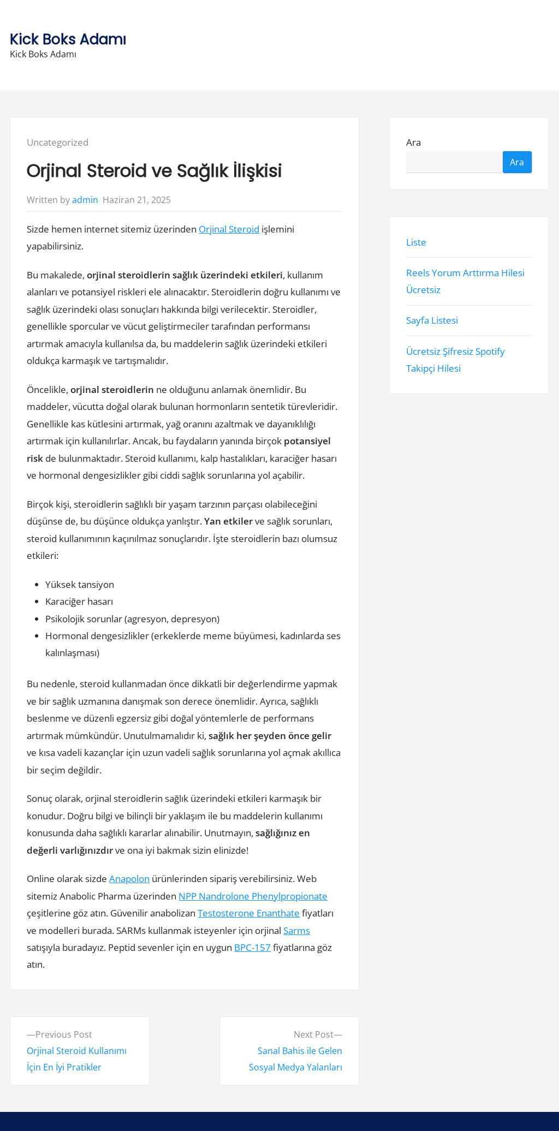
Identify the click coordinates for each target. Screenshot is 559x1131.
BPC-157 (252, 947)
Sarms (296, 930)
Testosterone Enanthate (249, 913)
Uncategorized (57, 142)
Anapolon (129, 878)
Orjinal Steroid (229, 229)
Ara (414, 142)
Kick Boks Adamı (68, 39)
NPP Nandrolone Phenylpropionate (253, 896)
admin (85, 200)
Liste (417, 241)
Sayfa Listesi (433, 320)
